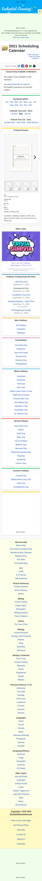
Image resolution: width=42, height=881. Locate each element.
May (25, 102)
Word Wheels (21, 805)
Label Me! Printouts (21, 794)
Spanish (21, 742)
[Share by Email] (30, 66)
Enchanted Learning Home (21, 549)
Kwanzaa (21, 384)
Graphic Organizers (21, 791)
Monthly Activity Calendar (21, 553)
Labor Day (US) (21, 282)
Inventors (21, 765)
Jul (34, 102)
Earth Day (21, 433)
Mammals (21, 666)
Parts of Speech (21, 616)
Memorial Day (21, 448)
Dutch (21, 721)
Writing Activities (21, 613)
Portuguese (21, 739)
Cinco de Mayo (21, 441)
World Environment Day (21, 452)
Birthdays (21, 333)
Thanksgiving (21, 364)
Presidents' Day (21, 410)
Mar (16, 102)
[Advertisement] (21, 21)
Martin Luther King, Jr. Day (21, 391)
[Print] (34, 66)
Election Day (21, 356)
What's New (21, 545)
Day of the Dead (21, 353)
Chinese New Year (21, 399)
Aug (11, 105)
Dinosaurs (21, 650)
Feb (11, 102)
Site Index (21, 560)
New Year (21, 387)
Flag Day (21, 456)
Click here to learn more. (21, 37)
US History (21, 768)
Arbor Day (21, 437)
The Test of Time (21, 624)
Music (21, 801)
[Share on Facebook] (22, 66)
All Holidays (21, 325)
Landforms (21, 702)
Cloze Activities (21, 602)
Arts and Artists (21, 776)
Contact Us (21, 834)
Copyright (15, 811)
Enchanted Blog (21, 563)
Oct (21, 105)
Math (21, 798)
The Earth (21, 692)
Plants (21, 669)
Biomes (21, 640)
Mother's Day (21, 445)
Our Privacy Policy (21, 825)
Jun (30, 102)
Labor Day (21, 483)
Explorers (21, 754)
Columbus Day (21, 345)
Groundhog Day (21, 402)
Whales (21, 680)
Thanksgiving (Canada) (21, 310)
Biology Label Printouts (21, 636)
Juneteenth (21, 460)
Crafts (21, 571)
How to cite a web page (21, 820)
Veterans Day (21, 360)
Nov (25, 105)
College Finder (21, 784)
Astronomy (21, 688)
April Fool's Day (21, 426)
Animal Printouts (21, 633)
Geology (21, 695)
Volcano (21, 713)
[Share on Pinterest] (26, 66)
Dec (30, 105)
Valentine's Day (21, 406)
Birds (21, 643)
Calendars (21, 329)
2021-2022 (21, 123)
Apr (20, 102)
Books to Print (21, 556)
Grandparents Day (21, 487)
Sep (16, 105)
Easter (21, 430)
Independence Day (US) (21, 479)
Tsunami (21, 709)
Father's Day (21, 463)
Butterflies (21, 647)
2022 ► (27, 114)
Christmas (21, 380)
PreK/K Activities (21, 587)
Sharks (21, 676)
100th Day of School (21, 395)
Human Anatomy (21, 662)
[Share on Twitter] (18, 66)
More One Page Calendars (34, 57)
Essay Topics (21, 606)
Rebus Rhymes (21, 590)
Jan (6, 102)
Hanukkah (21, 376)
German (21, 728)
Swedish (21, 746)
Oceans (21, 706)
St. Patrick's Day (21, 414)
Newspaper (21, 609)
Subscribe (16, 84)
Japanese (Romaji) (21, 735)
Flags (21, 758)
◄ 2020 (14, 114)
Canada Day (21, 476)
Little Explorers (21, 578)
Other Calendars (32, 55)
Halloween (21, 349)
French (21, 725)
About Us (21, 839)
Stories (21, 594)
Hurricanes (21, 699)
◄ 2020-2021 (10, 123)
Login (17, 2)
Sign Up (23, 2)
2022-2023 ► (32, 123)
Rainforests (21, 673)
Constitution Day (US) (21, 295)
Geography (21, 761)
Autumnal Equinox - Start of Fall (21, 301)
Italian (21, 732)
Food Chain (21, 659)
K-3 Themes (21, 575)
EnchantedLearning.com (21, 814)
